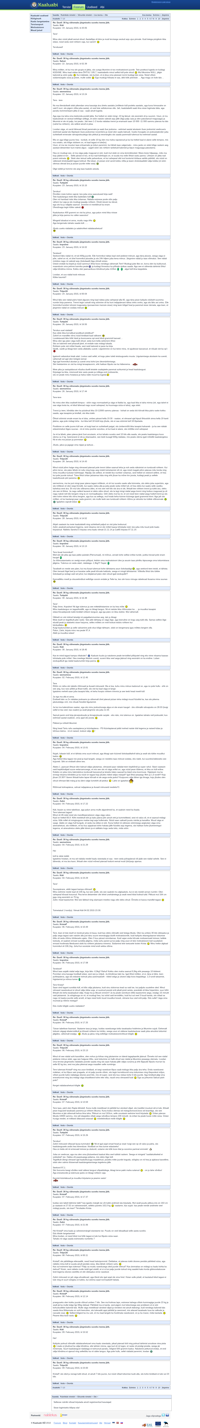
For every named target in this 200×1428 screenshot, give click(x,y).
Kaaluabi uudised (39, 15)
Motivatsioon (37, 27)
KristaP (63, 924)
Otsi (106, 15)
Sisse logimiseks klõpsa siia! (67, 1407)
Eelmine (156, 15)
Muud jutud (36, 30)
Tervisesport (37, 24)
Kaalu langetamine (40, 21)
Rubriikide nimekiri (68, 15)
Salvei (63, 61)
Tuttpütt (64, 183)
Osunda (70, 54)
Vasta (62, 54)
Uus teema (98, 15)
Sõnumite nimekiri (85, 15)
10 (159, 19)
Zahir (62, 801)
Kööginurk (36, 18)
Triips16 (64, 291)
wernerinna (65, 91)
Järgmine (165, 15)
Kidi (62, 25)
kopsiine (64, 244)
